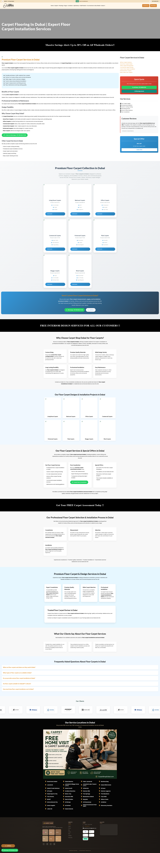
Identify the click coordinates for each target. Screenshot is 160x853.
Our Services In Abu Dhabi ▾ (94, 5)
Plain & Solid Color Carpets (126, 72)
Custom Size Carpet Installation (127, 69)
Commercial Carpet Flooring (126, 67)
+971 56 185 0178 (87, 826)
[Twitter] (47, 844)
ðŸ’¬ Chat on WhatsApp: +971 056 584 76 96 (15, 135)
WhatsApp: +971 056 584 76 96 (75, 310)
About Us (69, 824)
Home (52, 5)
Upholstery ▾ (77, 5)
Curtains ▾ (70, 5)
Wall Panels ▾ (83, 5)
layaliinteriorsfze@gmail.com (90, 828)
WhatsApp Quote (139, 91)
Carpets (69, 826)
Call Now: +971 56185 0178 (139, 87)
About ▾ (103, 5)
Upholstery (70, 835)
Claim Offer (139, 149)
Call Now (91, 310)
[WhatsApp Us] (45, 832)
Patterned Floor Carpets (125, 70)
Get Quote (49, 213)
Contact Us (145, 5)
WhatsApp (153, 5)
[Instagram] (50, 844)
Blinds (69, 833)
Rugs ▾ (65, 5)
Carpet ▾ (56, 5)
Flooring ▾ (61, 5)
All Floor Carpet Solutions (126, 62)
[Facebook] (43, 844)
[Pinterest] (54, 844)
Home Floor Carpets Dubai (126, 64)
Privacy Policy (70, 837)
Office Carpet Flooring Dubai (126, 65)
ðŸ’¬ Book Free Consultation (79, 482)
